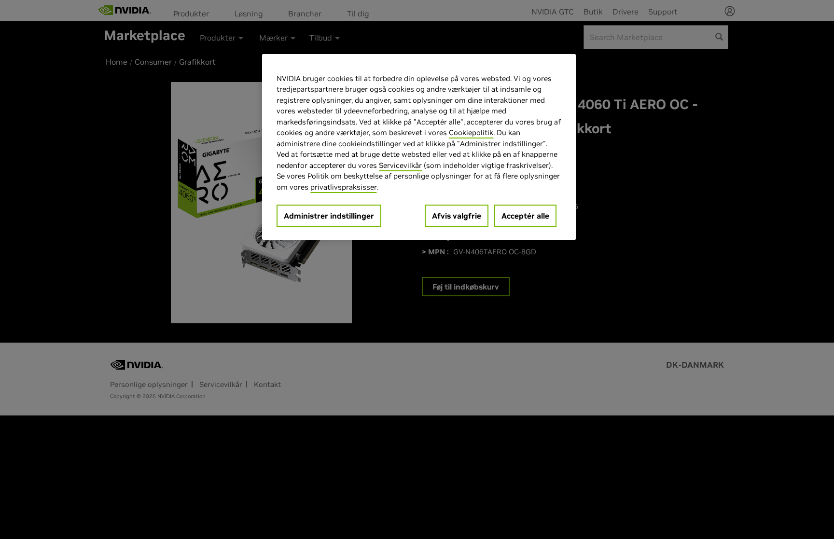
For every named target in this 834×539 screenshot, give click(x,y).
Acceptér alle (525, 216)
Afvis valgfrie (456, 216)
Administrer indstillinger (329, 216)
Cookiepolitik (471, 132)
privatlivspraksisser (343, 187)
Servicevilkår (400, 165)
